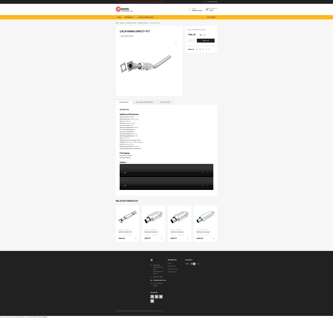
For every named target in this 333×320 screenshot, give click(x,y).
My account (211, 17)
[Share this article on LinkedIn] (206, 49)
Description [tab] (123, 102)
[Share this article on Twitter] (200, 49)
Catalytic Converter (131, 23)
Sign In (210, 1)
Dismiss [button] (44, 317)
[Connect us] (152, 297)
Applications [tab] (165, 102)
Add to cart (206, 40)
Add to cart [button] (136, 238)
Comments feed (173, 269)
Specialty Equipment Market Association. (135, 310)
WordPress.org (172, 272)
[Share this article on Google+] (203, 49)
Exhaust (122, 23)
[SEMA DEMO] (124, 11)
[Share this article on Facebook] (197, 49)
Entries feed (171, 266)
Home (119, 17)
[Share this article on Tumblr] (209, 49)
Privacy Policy (159, 310)
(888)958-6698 (196, 10)
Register (215, 1)
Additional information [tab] (144, 102)
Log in (170, 263)
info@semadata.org (159, 280)
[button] (175, 42)
